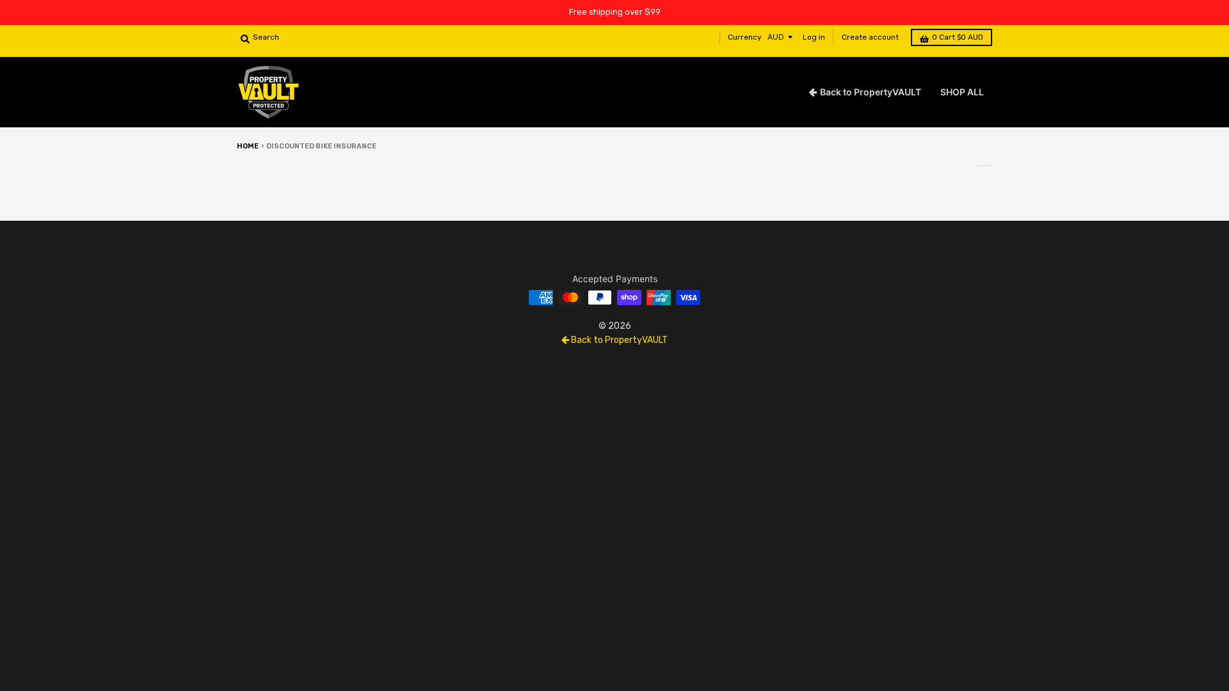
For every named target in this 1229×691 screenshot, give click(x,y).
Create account (870, 37)
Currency (745, 37)
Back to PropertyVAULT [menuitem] (870, 91)
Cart (957, 37)
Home (248, 146)
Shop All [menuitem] (962, 91)
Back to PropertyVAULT (618, 340)
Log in (814, 37)
